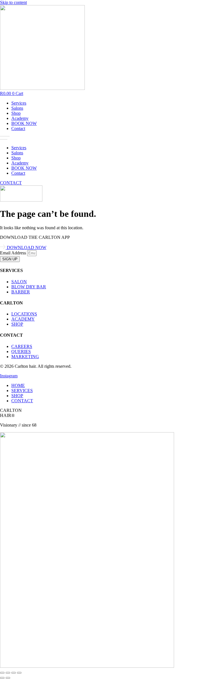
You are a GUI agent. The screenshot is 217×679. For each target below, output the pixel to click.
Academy (20, 118)
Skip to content (13, 2)
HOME (18, 385)
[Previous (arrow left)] (2, 678)
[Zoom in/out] (2, 673)
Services (18, 103)
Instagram (9, 375)
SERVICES (22, 390)
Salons (17, 108)
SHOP (17, 395)
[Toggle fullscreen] (8, 673)
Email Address (13, 252)
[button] (108, 138)
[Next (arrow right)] (8, 678)
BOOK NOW (24, 123)
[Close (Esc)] (19, 673)
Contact (18, 128)
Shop (16, 113)
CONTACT (22, 400)
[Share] (13, 673)
